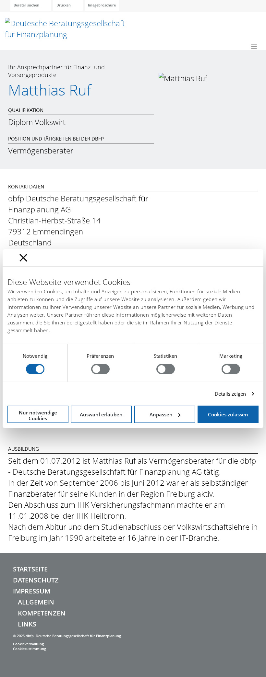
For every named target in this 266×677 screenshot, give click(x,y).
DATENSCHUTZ (36, 580)
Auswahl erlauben (101, 414)
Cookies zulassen (228, 414)
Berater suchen (26, 5)
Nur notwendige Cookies (38, 415)
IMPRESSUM (31, 591)
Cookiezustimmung (29, 648)
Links (27, 624)
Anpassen (161, 414)
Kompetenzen (42, 613)
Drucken (63, 5)
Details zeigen (230, 393)
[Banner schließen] (23, 257)
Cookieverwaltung (28, 643)
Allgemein (36, 602)
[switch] (100, 369)
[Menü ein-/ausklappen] (254, 46)
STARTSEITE (30, 569)
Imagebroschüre (102, 5)
